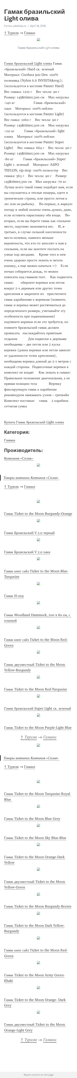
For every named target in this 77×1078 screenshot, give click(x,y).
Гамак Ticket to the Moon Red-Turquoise (35, 689)
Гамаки (29, 33)
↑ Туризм (11, 33)
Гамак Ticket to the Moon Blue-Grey (32, 818)
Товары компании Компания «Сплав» (31, 477)
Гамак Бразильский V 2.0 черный (29, 533)
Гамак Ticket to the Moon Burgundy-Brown (37, 906)
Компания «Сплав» (19, 458)
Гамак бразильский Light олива (28, 63)
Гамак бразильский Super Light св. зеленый (37, 708)
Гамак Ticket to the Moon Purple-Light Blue (38, 727)
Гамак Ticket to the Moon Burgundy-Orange (38, 513)
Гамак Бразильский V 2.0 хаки (27, 552)
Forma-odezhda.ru (15, 26)
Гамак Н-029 (14, 596)
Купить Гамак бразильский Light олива (34, 422)
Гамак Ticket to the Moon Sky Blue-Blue (35, 838)
